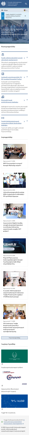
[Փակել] (25, 16)
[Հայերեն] (25, 10)
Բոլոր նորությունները (14, 337)
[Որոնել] (26, 3)
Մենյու (6, 10)
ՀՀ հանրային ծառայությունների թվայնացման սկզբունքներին (14, 421)
